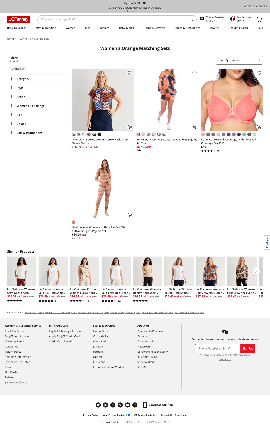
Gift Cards (11, 372)
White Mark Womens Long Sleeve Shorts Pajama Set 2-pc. (166, 141)
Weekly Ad (99, 341)
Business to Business (150, 331)
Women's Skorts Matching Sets (61, 312)
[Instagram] (106, 405)
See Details (225, 359)
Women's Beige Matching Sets (93, 312)
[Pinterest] (120, 405)
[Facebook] (113, 405)
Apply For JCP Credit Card (64, 336)
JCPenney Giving (147, 356)
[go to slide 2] (131, 11)
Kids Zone (99, 362)
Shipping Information (18, 356)
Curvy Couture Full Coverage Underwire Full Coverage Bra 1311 (228, 141)
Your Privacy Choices (114, 415)
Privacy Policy (90, 415)
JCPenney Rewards (16, 341)
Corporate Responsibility (152, 351)
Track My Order (14, 331)
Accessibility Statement (174, 415)
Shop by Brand (146, 362)
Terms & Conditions (111, 422)
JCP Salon (99, 346)
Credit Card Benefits (61, 341)
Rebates (10, 377)
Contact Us (11, 346)
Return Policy (13, 351)
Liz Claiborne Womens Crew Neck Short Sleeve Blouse (100, 141)
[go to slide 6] (144, 11)
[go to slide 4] (137, 11)
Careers (142, 336)
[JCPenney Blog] (135, 405)
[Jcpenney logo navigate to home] (18, 19)
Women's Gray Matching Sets (125, 312)
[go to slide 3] (134, 11)
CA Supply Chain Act (145, 415)
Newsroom (144, 346)
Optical (97, 356)
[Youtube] (128, 405)
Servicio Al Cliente (16, 382)
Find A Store (100, 331)
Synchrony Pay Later (17, 362)
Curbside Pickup (103, 336)
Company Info (145, 341)
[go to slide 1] (127, 11)
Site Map (142, 367)
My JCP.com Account (17, 336)
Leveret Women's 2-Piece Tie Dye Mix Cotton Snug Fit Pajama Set (98, 229)
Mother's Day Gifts (34, 312)
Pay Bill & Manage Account (65, 331)
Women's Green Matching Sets (157, 312)
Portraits (98, 351)
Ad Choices (130, 422)
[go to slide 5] (141, 11)
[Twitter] (98, 405)
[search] (193, 19)
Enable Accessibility (255, 6)
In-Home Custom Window (108, 367)
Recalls (9, 367)
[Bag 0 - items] (259, 19)
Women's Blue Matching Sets (189, 312)
